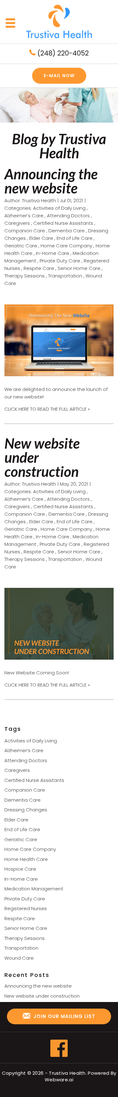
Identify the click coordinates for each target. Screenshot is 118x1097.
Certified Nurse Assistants (63, 223)
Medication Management (33, 888)
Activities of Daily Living (59, 208)
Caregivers (17, 223)
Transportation (65, 275)
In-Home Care (52, 253)
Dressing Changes (25, 809)
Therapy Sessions (24, 275)
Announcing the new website (51, 181)
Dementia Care (66, 230)
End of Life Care (75, 238)
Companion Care (24, 230)
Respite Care (39, 268)
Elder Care (41, 238)
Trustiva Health (67, 1073)
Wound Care (19, 958)
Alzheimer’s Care (23, 215)
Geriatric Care (20, 245)
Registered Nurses (25, 908)
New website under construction (42, 996)
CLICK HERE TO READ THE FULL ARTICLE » (47, 409)
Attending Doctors (68, 215)
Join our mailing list (63, 1016)
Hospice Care (20, 869)
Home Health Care (26, 859)
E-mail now (59, 75)
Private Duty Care (60, 260)
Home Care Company (66, 245)
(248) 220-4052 (62, 53)
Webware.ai (59, 1079)
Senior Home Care (79, 268)
